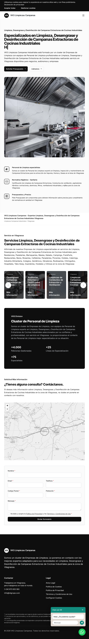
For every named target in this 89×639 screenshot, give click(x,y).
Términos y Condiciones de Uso (59, 514)
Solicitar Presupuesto (14, 69)
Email (10, 481)
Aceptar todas (9, 8)
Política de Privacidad (34, 514)
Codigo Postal (14, 491)
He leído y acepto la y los (41, 514)
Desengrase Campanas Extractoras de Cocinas (13, 281)
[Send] (82, 623)
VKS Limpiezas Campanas (22, 15)
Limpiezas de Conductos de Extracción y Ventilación (56, 281)
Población (50, 491)
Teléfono (50, 481)
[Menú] (83, 15)
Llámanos (35, 69)
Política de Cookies (54, 587)
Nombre (11, 471)
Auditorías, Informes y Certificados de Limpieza (34, 281)
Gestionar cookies (28, 8)
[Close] (82, 610)
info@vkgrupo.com (12, 593)
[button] (83, 285)
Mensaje (12, 501)
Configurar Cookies (54, 598)
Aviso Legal (50, 583)
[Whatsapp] (82, 632)
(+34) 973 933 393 (11, 589)
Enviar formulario (44, 519)
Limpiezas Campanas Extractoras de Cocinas (77, 281)
